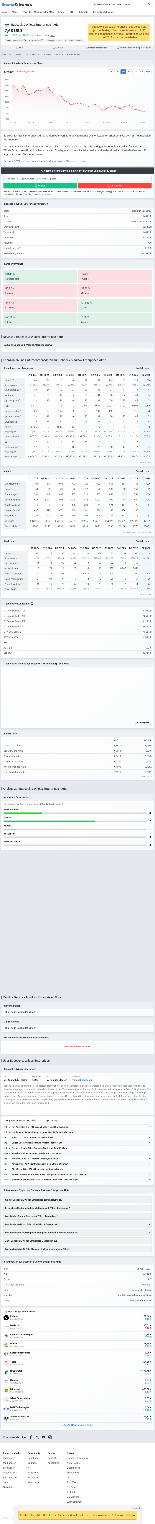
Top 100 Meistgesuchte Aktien (78, 1425)
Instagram (33, 1477)
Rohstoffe (83, 12)
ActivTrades (73, 1463)
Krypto (61, 12)
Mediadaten (9, 1463)
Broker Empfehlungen (103, 12)
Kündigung (53, 1463)
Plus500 (71, 1482)
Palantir (14, 1316)
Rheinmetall (16, 1371)
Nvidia (13, 1344)
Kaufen (42, 186)
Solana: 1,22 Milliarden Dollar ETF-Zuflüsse (32, 1137)
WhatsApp (33, 1482)
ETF (71, 12)
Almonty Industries (20, 1416)
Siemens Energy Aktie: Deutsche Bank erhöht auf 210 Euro (40, 1148)
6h (28, 1120)
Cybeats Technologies (21, 1334)
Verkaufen (116, 186)
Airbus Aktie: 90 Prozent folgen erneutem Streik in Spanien (40, 1164)
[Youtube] (43, 1437)
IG (68, 1477)
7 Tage (46, 1120)
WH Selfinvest (74, 1502)
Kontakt (52, 1458)
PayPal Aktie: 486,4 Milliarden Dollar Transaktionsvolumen (40, 1127)
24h (39, 1120)
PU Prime (72, 1487)
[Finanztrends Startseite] (17, 6)
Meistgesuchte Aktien (44, 12)
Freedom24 (73, 1473)
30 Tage (54, 1120)
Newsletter (9, 1487)
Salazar (14, 1380)
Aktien (15, 12)
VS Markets (73, 1497)
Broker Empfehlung (77, 1458)
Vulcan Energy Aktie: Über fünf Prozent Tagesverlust (37, 1142)
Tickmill (71, 1492)
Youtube (32, 1463)
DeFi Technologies (19, 1407)
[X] (37, 1437)
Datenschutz (10, 1473)
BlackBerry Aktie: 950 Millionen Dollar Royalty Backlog (38, 1169)
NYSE (52, 36)
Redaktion (33, 1458)
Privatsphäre (10, 1477)
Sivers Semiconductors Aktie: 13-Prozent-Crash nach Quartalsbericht (45, 1179)
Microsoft (15, 1389)
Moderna (14, 1325)
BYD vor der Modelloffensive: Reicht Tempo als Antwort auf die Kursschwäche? (49, 1174)
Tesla (13, 1362)
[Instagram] (50, 1437)
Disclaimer (9, 1468)
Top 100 (27, 12)
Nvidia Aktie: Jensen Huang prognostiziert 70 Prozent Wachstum (43, 1132)
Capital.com (73, 1468)
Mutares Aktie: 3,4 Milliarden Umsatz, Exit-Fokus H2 (36, 1158)
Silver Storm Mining (20, 1398)
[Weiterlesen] (150, 1127)
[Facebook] (30, 1437)
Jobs (5, 1482)
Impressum (9, 1458)
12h (33, 1120)
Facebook (33, 1473)
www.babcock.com (82, 1080)
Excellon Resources (20, 1353)
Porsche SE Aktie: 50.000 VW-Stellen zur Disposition (37, 1153)
